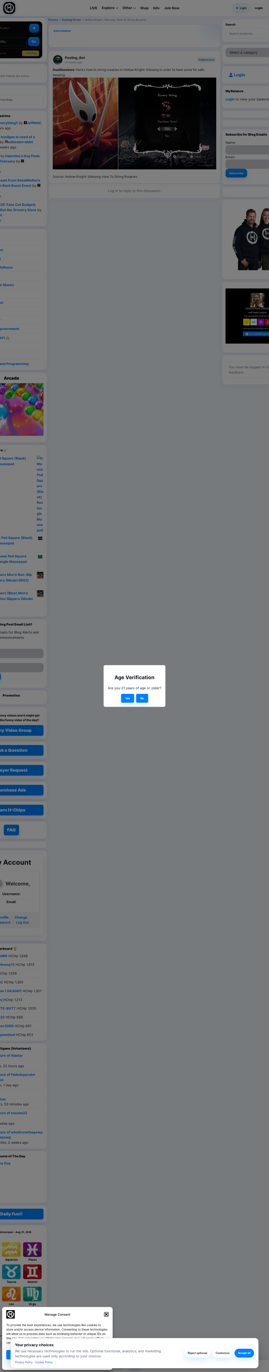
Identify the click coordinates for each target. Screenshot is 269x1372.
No (142, 698)
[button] (106, 1314)
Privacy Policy (24, 1362)
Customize (222, 1353)
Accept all (244, 1353)
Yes (127, 698)
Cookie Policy (44, 1362)
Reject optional (197, 1353)
